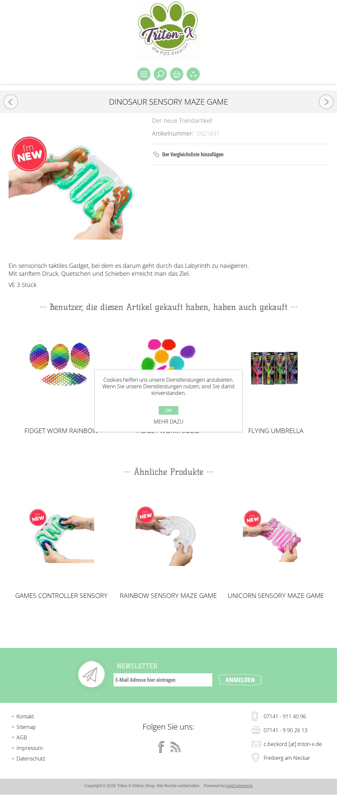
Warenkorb (176, 74)
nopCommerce (239, 786)
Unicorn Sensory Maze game (276, 596)
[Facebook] (161, 747)
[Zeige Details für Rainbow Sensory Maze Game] (168, 535)
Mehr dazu (169, 421)
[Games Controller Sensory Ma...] (326, 101)
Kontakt (25, 716)
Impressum (29, 748)
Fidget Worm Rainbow (61, 431)
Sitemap (26, 727)
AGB (21, 737)
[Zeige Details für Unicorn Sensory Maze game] (275, 535)
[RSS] (176, 747)
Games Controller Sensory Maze (61, 596)
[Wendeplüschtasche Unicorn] (10, 101)
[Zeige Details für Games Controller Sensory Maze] (61, 535)
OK (168, 410)
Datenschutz (30, 758)
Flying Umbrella (275, 431)
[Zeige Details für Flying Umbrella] (275, 370)
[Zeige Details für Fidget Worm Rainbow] (61, 370)
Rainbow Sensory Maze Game (168, 596)
